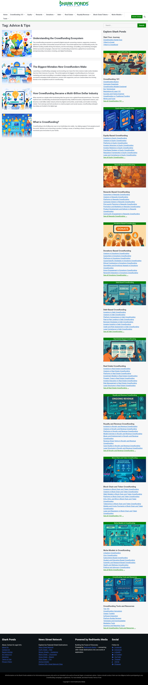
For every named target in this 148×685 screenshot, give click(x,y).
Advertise (5, 657)
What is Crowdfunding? (46, 122)
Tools (5, 19)
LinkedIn (117, 652)
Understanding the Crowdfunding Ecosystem (58, 38)
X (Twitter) (118, 655)
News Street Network (46, 647)
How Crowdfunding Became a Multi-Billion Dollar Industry (65, 93)
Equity (29, 15)
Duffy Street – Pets (45, 650)
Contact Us (6, 650)
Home (5, 15)
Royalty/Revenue (83, 15)
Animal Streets (44, 662)
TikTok (116, 662)
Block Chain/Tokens (100, 15)
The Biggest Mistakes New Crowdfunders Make (60, 66)
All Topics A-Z (7, 655)
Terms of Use (6, 659)
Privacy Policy (7, 662)
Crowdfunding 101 (16, 15)
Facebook (117, 647)
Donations (49, 15)
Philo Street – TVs (45, 659)
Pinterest (117, 664)
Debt (59, 15)
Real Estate (69, 15)
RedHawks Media (90, 647)
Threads (117, 659)
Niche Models (117, 15)
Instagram (118, 650)
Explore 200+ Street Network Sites (51, 664)
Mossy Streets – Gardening (48, 652)
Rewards (39, 15)
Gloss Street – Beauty (46, 657)
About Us (5, 647)
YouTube (117, 657)
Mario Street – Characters (48, 655)
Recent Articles (136, 16)
